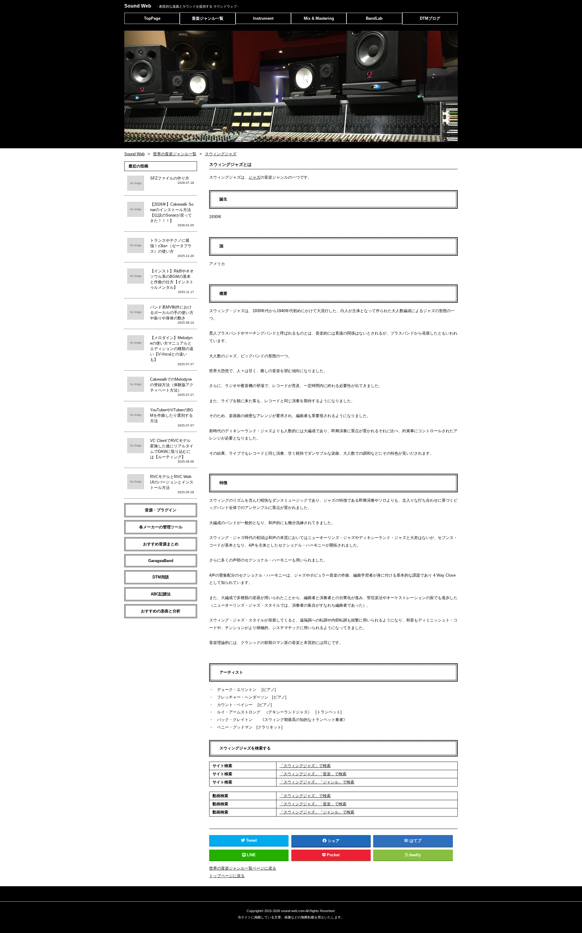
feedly (415, 855)
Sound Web (181, 5)
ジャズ (254, 177)
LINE (251, 855)
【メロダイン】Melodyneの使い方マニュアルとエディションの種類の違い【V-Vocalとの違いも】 (171, 348)
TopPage (152, 18)
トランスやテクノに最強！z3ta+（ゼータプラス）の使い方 (171, 246)
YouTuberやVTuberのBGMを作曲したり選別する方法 (171, 415)
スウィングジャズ (220, 154)
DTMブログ (430, 18)
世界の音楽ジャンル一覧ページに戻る (242, 868)
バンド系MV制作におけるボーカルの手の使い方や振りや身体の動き (171, 312)
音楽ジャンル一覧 (207, 18)
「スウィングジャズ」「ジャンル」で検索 (316, 782)
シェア (334, 840)
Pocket (333, 855)
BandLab (374, 18)
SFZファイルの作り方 (169, 178)
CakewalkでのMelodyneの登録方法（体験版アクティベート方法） (171, 384)
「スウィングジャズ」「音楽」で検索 (312, 774)
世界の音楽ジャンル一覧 (174, 154)
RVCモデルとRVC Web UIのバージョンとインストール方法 (171, 482)
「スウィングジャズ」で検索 (305, 765)
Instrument (263, 18)
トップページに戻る (227, 876)
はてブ (415, 840)
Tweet (251, 840)
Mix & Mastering (319, 18)
